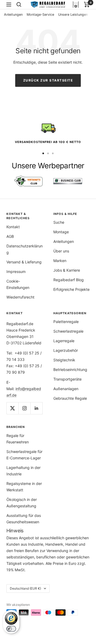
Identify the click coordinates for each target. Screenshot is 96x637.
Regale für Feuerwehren (17, 438)
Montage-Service (40, 15)
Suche (58, 222)
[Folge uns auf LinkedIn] (36, 408)
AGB (10, 236)
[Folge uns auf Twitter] (12, 408)
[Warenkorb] (87, 4)
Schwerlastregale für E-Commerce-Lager (24, 454)
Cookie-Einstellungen (17, 284)
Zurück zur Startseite (48, 80)
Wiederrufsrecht (20, 297)
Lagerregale (63, 340)
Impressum (16, 271)
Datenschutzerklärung (24, 249)
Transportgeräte (67, 379)
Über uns (61, 251)
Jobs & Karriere (66, 270)
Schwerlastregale (68, 331)
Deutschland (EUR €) (25, 588)
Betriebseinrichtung (70, 369)
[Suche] (19, 4)
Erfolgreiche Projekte (71, 289)
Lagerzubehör (65, 350)
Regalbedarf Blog (68, 279)
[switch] (11, 629)
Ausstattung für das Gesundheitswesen (23, 518)
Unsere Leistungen (73, 15)
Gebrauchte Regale (70, 398)
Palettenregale (66, 321)
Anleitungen (13, 15)
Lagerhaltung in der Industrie (23, 470)
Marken (59, 260)
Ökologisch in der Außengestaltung (21, 502)
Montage (61, 232)
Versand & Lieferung (24, 262)
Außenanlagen (65, 388)
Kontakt (13, 226)
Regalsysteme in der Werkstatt (24, 486)
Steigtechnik (64, 360)
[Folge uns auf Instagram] (24, 408)
